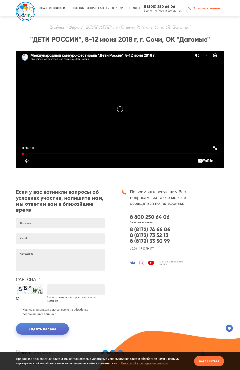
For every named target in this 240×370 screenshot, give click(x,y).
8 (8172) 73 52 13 (149, 235)
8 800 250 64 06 (150, 217)
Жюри (91, 8)
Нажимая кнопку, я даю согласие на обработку (55, 312)
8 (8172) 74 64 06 (150, 230)
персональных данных (38, 314)
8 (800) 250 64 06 (159, 6)
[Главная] (25, 8)
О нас (42, 8)
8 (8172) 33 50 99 (150, 241)
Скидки (117, 8)
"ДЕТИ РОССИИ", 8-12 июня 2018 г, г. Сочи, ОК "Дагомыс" (137, 27)
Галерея (104, 8)
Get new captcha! (17, 298)
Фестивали (57, 8)
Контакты (133, 8)
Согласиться (209, 361)
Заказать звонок (207, 8)
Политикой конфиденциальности (144, 363)
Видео (74, 27)
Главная (57, 27)
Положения (76, 8)
